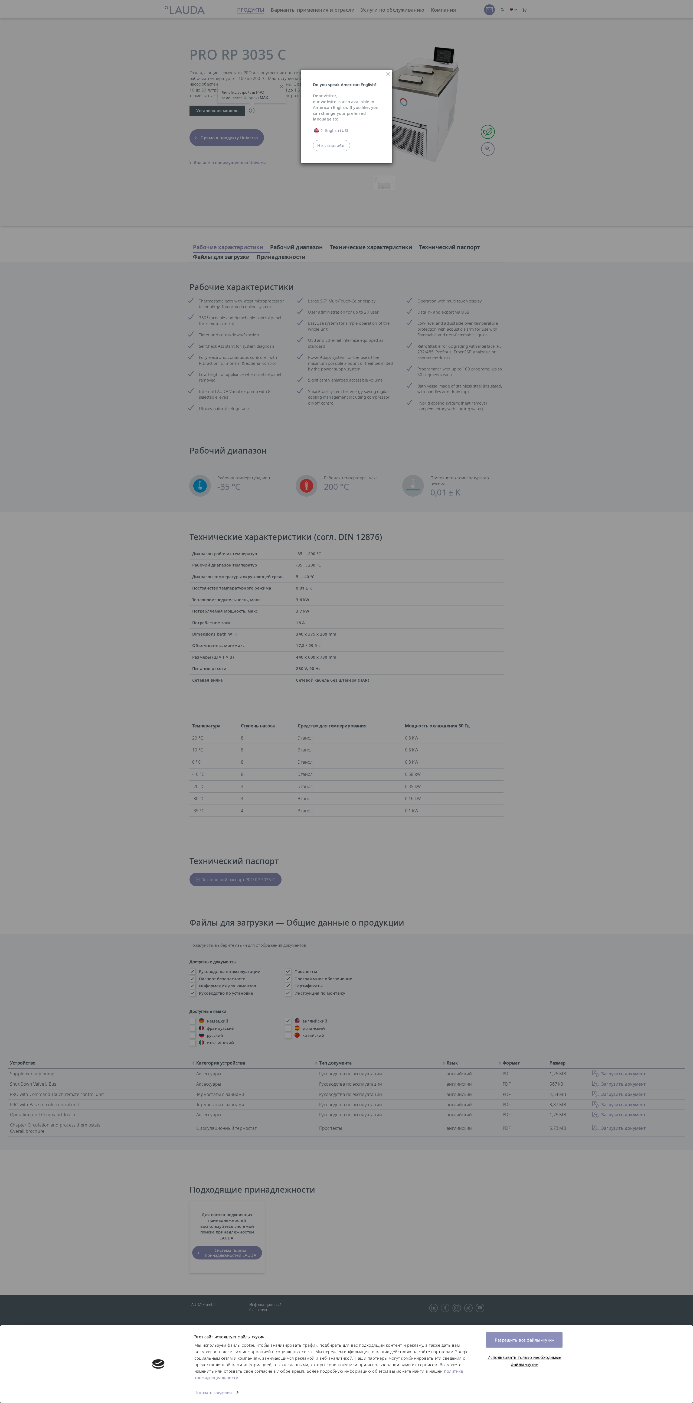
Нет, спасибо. (331, 145)
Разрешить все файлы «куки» (524, 1340)
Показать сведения (213, 1392)
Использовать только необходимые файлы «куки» (524, 1360)
